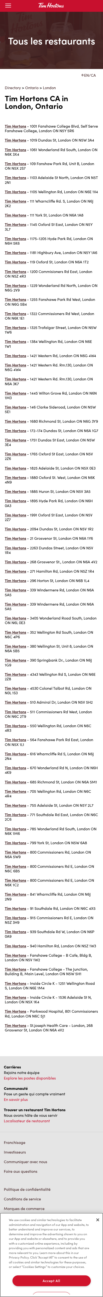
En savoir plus (16, 1099)
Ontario (32, 87)
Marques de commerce (24, 1208)
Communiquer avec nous (25, 1161)
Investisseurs (15, 1151)
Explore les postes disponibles (30, 1077)
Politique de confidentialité (27, 1189)
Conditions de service (22, 1198)
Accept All (51, 1280)
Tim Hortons (15, 126)
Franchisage (14, 1142)
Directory (13, 87)
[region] (51, 1255)
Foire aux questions (20, 1171)
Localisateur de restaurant (27, 1120)
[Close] (97, 1220)
